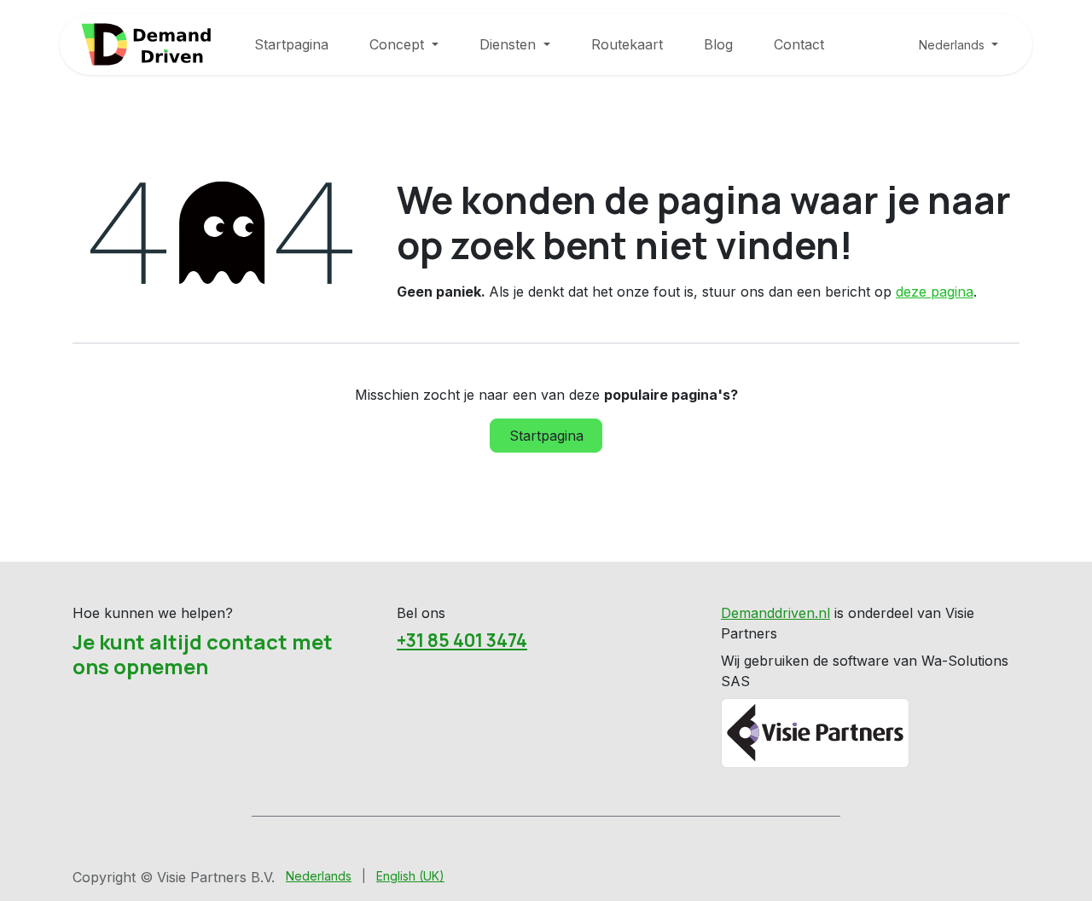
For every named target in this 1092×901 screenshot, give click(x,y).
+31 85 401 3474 (462, 640)
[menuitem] (291, 44)
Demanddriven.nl (775, 612)
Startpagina (546, 435)
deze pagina (934, 291)
